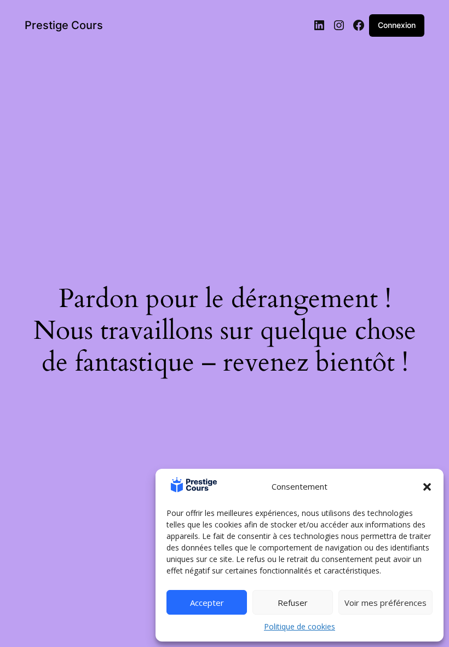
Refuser (293, 602)
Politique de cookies (299, 626)
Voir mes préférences (385, 602)
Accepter (207, 602)
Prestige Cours (64, 25)
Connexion (397, 25)
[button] (427, 486)
